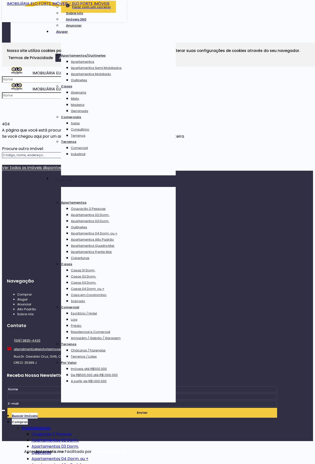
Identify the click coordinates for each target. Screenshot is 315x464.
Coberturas (80, 258)
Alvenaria (78, 92)
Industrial (78, 154)
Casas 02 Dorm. (83, 276)
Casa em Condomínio (89, 295)
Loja (74, 319)
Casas (66, 86)
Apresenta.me (29, 451)
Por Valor (69, 362)
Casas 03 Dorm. (83, 282)
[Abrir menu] (3, 409)
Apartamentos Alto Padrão (92, 239)
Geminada (79, 111)
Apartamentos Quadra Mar (92, 245)
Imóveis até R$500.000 (89, 368)
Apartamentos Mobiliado (91, 74)
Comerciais (71, 117)
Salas (75, 123)
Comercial (79, 148)
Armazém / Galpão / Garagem (96, 338)
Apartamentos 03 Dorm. (90, 221)
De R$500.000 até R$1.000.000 (94, 375)
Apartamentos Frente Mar (91, 251)
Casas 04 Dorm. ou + (87, 288)
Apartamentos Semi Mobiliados (96, 68)
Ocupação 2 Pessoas (88, 208)
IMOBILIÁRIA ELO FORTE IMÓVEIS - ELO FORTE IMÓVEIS (58, 3)
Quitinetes (79, 80)
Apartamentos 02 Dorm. (90, 215)
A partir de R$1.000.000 (89, 381)
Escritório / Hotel (84, 313)
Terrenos (78, 135)
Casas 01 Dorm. (83, 270)
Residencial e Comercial (90, 332)
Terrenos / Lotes (84, 356)
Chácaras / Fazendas (88, 350)
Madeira (77, 104)
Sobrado (78, 301)
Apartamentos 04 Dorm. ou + (94, 233)
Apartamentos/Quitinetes (83, 55)
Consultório (80, 129)
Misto (75, 98)
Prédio (76, 325)
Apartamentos (82, 61)
